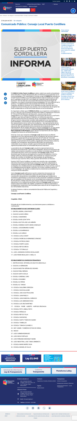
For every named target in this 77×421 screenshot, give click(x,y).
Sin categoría (11, 15)
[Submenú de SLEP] (52, 4)
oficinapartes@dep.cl (28, 399)
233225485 (33, 402)
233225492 (27, 402)
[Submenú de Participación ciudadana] (27, 6)
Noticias (5, 15)
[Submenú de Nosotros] (25, 4)
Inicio (1, 15)
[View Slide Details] (10, 358)
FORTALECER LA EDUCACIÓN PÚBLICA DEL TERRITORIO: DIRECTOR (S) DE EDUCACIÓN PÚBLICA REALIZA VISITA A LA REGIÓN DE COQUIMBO (68, 72)
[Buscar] (33, 10)
